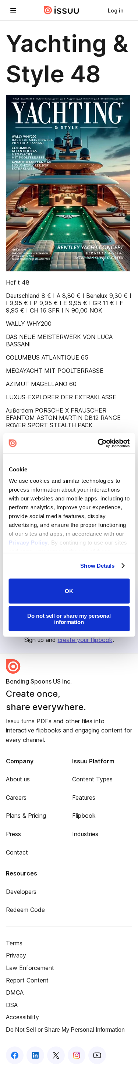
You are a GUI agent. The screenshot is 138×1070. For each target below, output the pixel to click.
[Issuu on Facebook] (15, 1055)
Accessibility (22, 1017)
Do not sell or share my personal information (69, 619)
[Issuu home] (61, 10)
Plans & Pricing (26, 815)
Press (13, 834)
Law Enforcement (30, 967)
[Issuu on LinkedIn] (35, 1055)
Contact (17, 852)
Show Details (97, 566)
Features (83, 797)
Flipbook (84, 815)
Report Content (27, 980)
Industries (85, 834)
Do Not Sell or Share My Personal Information (65, 1030)
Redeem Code (25, 909)
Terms (14, 943)
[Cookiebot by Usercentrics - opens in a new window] (98, 443)
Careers (16, 797)
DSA (12, 1005)
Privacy (16, 955)
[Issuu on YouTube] (97, 1055)
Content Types (92, 779)
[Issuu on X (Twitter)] (56, 1055)
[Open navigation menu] (13, 10)
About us (18, 779)
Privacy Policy (27, 542)
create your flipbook (85, 639)
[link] (115, 10)
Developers (21, 891)
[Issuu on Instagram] (76, 1055)
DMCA (15, 992)
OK (69, 591)
